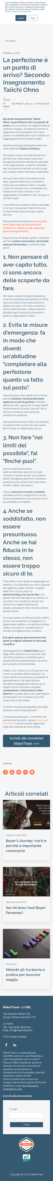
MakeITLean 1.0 (24, 103)
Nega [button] (33, 18)
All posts (10, 40)
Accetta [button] (21, 18)
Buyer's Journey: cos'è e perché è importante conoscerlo (26, 846)
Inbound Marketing (16, 835)
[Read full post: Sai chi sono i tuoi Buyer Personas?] (26, 881)
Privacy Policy (10, 11)
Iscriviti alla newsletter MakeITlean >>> (27, 740)
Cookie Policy (25, 11)
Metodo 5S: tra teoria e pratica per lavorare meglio (25, 975)
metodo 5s (11, 964)
